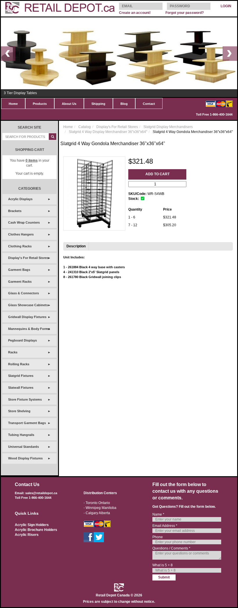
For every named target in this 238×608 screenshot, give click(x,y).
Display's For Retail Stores (28, 258)
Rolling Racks (18, 364)
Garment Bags (19, 269)
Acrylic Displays (20, 199)
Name (158, 514)
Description (76, 246)
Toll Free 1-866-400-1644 (214, 114)
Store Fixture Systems (25, 399)
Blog (124, 103)
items (32, 160)
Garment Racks (20, 281)
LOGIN (226, 6)
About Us (69, 103)
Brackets (14, 211)
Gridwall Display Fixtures (27, 317)
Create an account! (135, 13)
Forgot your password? (184, 13)
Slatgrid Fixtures (20, 375)
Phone (157, 537)
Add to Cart (157, 174)
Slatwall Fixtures (20, 387)
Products (40, 103)
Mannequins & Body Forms (29, 329)
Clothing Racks (20, 246)
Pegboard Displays (22, 340)
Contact (149, 103)
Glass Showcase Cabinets (28, 305)
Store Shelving (19, 411)
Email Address (164, 526)
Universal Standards (23, 446)
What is (162, 565)
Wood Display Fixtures (25, 458)
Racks (12, 352)
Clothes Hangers (21, 234)
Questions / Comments (171, 548)
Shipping (98, 103)
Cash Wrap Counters (24, 222)
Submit (164, 577)
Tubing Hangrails (21, 435)
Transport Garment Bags (27, 423)
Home (13, 103)
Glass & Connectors (23, 293)
